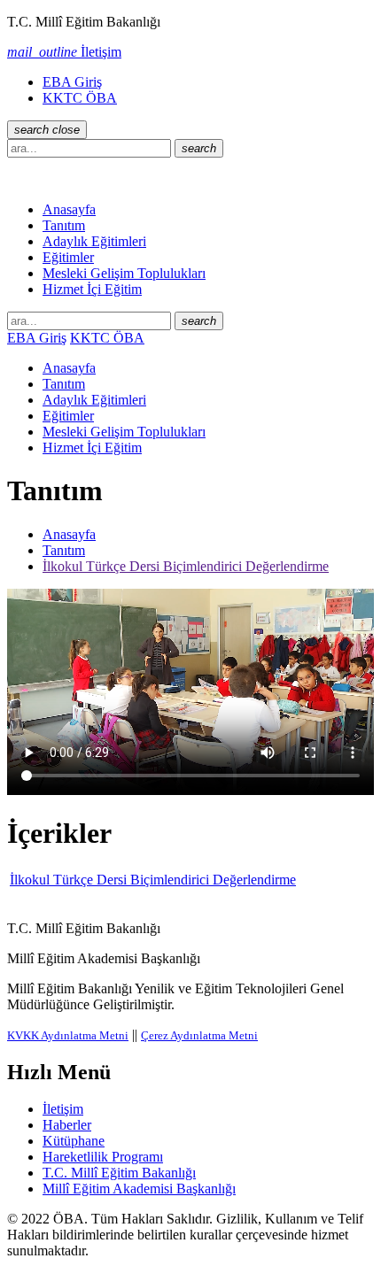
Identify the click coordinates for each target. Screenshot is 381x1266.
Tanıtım (64, 225)
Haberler (67, 1124)
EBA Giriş (72, 81)
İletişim (63, 1108)
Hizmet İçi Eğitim (92, 289)
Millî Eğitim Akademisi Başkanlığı (139, 1188)
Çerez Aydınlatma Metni (199, 1035)
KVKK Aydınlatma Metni (67, 1035)
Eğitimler (68, 257)
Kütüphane (74, 1140)
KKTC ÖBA (80, 97)
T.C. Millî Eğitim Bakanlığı (119, 1172)
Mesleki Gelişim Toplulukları (124, 273)
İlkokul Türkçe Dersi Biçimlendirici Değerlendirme (186, 566)
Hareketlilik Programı (103, 1156)
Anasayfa (69, 209)
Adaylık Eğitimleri (94, 241)
